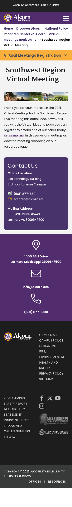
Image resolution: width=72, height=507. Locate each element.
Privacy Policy (51, 373)
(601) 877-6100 (36, 312)
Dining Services (16, 420)
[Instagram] (41, 406)
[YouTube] (57, 398)
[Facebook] (41, 398)
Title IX (9, 436)
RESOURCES (57, 481)
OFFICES (34, 481)
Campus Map (49, 335)
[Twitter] (49, 398)
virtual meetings (14, 135)
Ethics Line (47, 346)
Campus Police (51, 340)
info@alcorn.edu (36, 287)
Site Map (46, 379)
